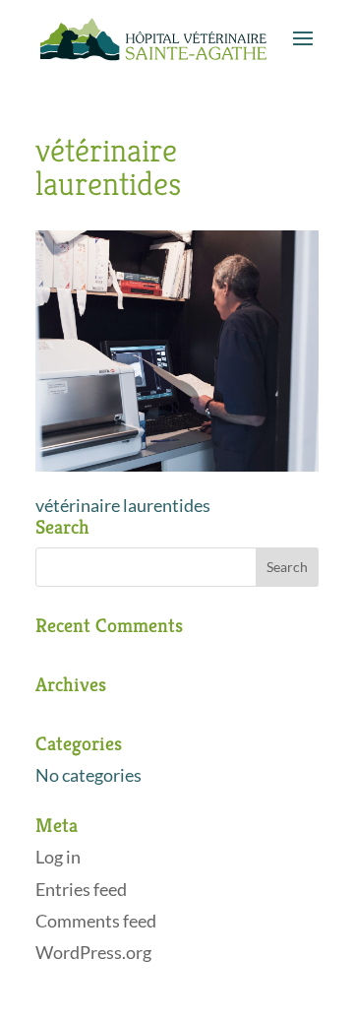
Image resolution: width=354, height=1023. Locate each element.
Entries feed (81, 889)
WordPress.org (93, 952)
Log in (58, 856)
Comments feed (95, 920)
